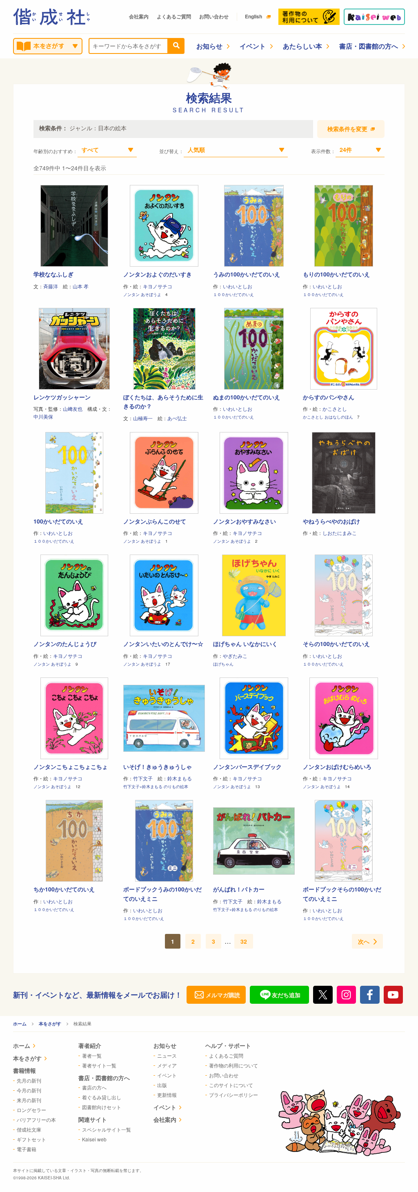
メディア (167, 1065)
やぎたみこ (235, 655)
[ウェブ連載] (374, 17)
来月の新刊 (29, 1099)
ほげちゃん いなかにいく (245, 643)
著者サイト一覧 (99, 1065)
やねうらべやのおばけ (331, 521)
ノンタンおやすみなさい (244, 521)
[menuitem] (34, 1046)
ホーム (20, 1023)
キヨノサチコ (157, 286)
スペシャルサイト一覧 (106, 1129)
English (253, 16)
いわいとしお (237, 286)
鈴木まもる (179, 778)
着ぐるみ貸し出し (101, 1097)
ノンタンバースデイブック (247, 766)
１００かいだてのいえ (233, 294)
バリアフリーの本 (36, 1119)
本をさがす (50, 1023)
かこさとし (334, 408)
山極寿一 (143, 417)
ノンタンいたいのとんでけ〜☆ (163, 643)
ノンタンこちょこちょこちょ (70, 766)
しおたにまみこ (339, 532)
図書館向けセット (101, 1106)
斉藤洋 (50, 286)
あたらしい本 (302, 46)
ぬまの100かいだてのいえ (246, 397)
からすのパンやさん (328, 397)
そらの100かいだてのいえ (336, 643)
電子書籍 (26, 1148)
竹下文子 (143, 778)
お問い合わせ (214, 16)
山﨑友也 (72, 408)
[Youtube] (393, 995)
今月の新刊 (29, 1090)
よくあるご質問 (174, 16)
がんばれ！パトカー (239, 889)
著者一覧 (92, 1055)
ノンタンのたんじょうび (64, 643)
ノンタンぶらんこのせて (154, 521)
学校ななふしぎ (53, 274)
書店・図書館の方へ (368, 46)
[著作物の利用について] (309, 17)
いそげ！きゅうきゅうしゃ (157, 766)
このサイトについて (231, 1084)
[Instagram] (346, 995)
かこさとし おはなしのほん (328, 417)
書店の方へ (94, 1087)
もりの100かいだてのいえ (336, 274)
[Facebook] (370, 995)
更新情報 (167, 1094)
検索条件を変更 (347, 129)
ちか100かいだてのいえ (64, 889)
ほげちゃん (223, 664)
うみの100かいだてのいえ (246, 274)
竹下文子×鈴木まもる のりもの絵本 (155, 786)
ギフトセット (31, 1139)
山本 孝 (81, 286)
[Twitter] (323, 995)
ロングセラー (31, 1109)
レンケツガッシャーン (62, 397)
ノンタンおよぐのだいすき (157, 274)
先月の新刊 (29, 1080)
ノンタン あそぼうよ (142, 294)
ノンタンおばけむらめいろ (337, 766)
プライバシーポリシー (233, 1094)
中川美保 (43, 416)
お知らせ (209, 46)
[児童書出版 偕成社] (51, 16)
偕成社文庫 (29, 1129)
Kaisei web (94, 1139)
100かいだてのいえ (58, 521)
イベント (253, 46)
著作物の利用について (233, 1065)
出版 (162, 1084)
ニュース (167, 1055)
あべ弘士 (177, 417)
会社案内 (139, 16)
